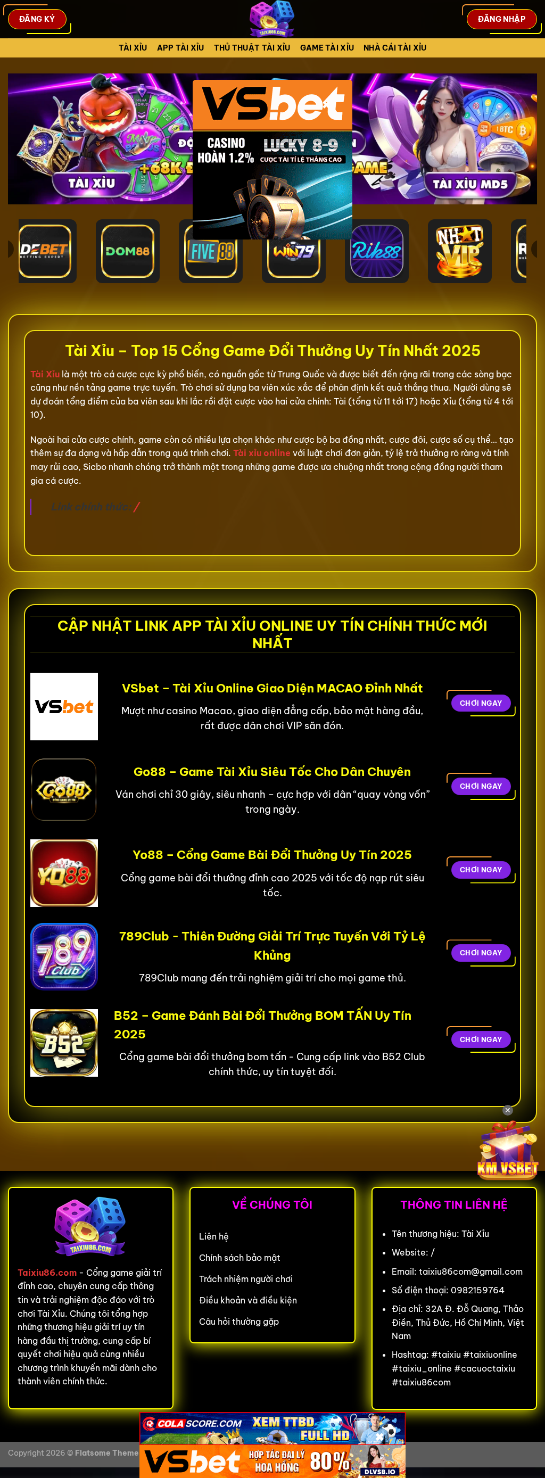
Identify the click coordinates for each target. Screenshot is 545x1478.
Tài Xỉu (133, 48)
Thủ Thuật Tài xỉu (252, 48)
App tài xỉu (180, 48)
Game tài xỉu (327, 48)
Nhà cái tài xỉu (395, 48)
